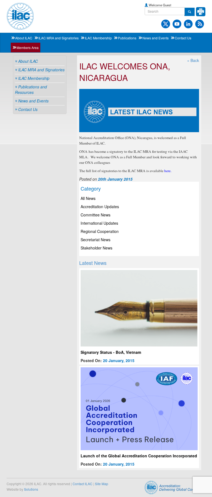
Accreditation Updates (100, 206)
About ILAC (23, 38)
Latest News (93, 262)
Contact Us (183, 38)
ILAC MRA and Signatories (58, 38)
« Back (193, 60)
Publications (127, 38)
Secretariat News (95, 239)
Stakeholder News (96, 248)
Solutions (31, 489)
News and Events (155, 38)
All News (88, 198)
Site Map (101, 483)
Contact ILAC (82, 483)
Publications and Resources (31, 89)
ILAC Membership (98, 38)
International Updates (99, 223)
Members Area (28, 47)
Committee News (95, 215)
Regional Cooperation (100, 231)
